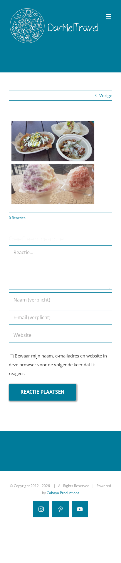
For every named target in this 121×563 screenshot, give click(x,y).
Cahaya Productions (63, 492)
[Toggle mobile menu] (109, 16)
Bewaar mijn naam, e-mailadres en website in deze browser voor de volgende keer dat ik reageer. (58, 364)
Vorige (105, 95)
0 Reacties (17, 217)
